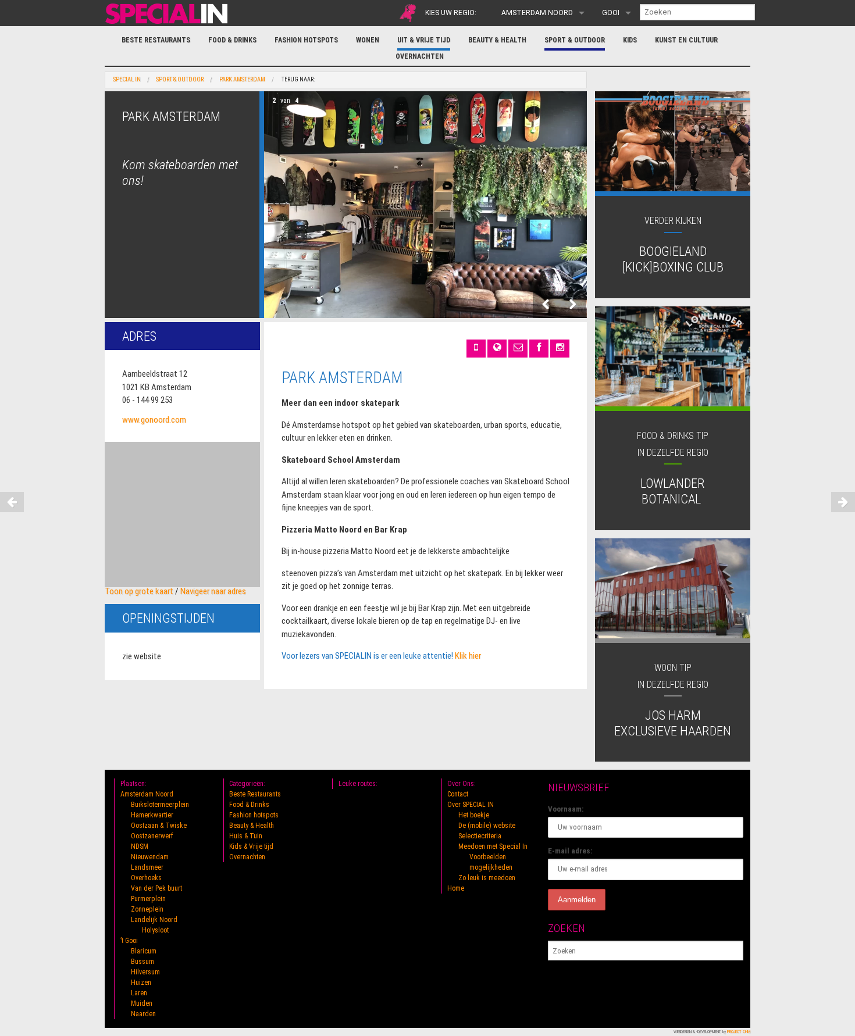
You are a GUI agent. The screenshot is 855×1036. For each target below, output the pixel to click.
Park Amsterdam (242, 80)
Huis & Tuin (245, 836)
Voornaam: (566, 809)
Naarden (143, 1014)
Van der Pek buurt (156, 888)
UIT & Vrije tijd (423, 40)
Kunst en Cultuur (686, 40)
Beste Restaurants (156, 40)
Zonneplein (147, 909)
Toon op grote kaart (139, 591)
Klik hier (468, 656)
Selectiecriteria (479, 836)
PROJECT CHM (738, 1031)
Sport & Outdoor (574, 40)
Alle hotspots (407, 13)
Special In (127, 80)
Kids (630, 40)
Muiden (141, 1003)
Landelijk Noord (154, 920)
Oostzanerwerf (152, 836)
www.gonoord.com (154, 420)
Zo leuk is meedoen (486, 878)
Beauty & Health (497, 40)
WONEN (367, 40)
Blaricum (143, 951)
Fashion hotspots (306, 40)
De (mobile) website (486, 825)
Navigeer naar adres (213, 591)
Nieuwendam (150, 857)
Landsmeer (147, 867)
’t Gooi (129, 941)
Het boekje (473, 815)
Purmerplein (148, 899)
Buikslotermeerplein (160, 805)
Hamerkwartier (152, 815)
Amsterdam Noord (537, 13)
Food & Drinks (232, 40)
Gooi (610, 13)
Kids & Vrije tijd (251, 846)
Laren (139, 993)
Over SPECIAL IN (470, 805)
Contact (457, 794)
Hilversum (145, 972)
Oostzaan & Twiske (159, 825)
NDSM (139, 846)
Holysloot (155, 930)
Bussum (142, 962)
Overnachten (420, 56)
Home (455, 888)
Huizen (141, 982)
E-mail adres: (570, 850)
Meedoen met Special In (493, 846)
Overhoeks (146, 878)
